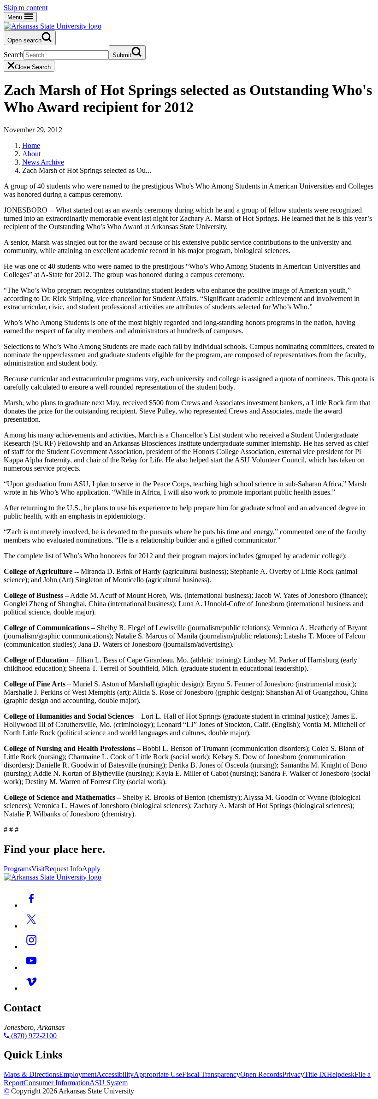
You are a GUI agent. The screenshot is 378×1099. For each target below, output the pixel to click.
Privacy (293, 1074)
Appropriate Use (158, 1074)
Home (31, 145)
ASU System (108, 1083)
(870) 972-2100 (33, 1036)
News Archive (43, 162)
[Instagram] (31, 947)
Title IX (315, 1074)
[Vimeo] (31, 988)
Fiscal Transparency (211, 1074)
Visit (38, 869)
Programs (17, 869)
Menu (15, 17)
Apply (91, 869)
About (31, 154)
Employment (77, 1074)
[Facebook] (31, 905)
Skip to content (25, 8)
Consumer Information (56, 1083)
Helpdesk (340, 1074)
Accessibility (115, 1074)
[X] (31, 926)
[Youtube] (31, 967)
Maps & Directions (31, 1074)
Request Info (63, 869)
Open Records (261, 1074)
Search (14, 55)
